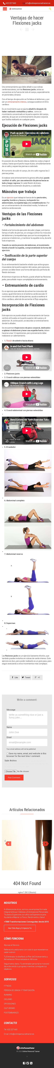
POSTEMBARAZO (11, 1013)
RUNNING (8, 995)
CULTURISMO (9, 1008)
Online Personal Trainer (31, 1051)
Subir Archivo (26, 763)
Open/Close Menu (5, 8)
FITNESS (8, 986)
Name (9, 727)
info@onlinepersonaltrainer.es (37, 3)
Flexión (9, 341)
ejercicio (10, 198)
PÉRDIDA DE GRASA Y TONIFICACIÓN (19, 990)
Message (11, 709)
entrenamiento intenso (16, 102)
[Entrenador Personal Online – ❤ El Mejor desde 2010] (15, 8)
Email (9, 737)
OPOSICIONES (10, 1004)
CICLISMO (8, 999)
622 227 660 (10, 3)
